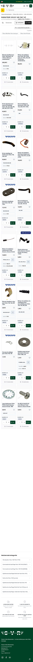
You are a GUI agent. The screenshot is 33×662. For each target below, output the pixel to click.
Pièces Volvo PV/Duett (25, 33)
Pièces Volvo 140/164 (17, 14)
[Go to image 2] (10, 299)
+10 (28, 261)
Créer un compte (28, 1)
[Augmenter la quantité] (8, 78)
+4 (12, 312)
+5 (12, 259)
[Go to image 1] (7, 299)
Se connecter (19, 1)
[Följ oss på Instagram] (2, 657)
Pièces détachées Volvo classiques (10, 33)
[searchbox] (18, 10)
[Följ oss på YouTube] (10, 657)
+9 (28, 362)
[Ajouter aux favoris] (14, 62)
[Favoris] (27, 6)
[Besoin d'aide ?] (30, 659)
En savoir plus (9, 82)
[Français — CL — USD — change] (2, 1)
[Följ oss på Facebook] (6, 657)
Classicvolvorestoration (6, 14)
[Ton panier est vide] (30, 5)
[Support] (24, 6)
